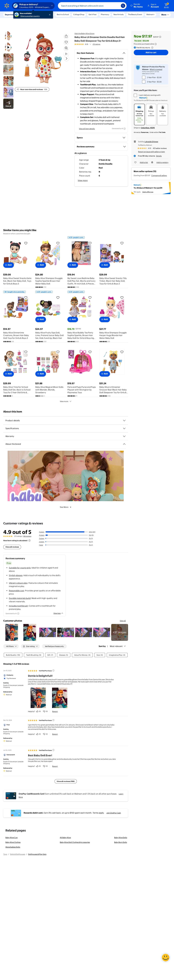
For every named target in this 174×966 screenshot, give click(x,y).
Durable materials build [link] (20, 598)
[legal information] (156, 44)
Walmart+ (150, 14)
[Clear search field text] (117, 5)
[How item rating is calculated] (29, 540)
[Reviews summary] (90, 44)
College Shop (78, 14)
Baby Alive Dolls (120, 837)
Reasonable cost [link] (16, 590)
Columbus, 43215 (148, 128)
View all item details (87, 129)
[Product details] (124, 420)
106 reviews (27, 536)
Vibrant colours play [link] (18, 583)
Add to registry (162, 162)
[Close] (50, 15)
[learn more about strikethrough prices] (160, 37)
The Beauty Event (135, 14)
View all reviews (12, 547)
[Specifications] (124, 428)
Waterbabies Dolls (12, 847)
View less (57, 613)
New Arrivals (119, 14)
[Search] (123, 6)
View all (123, 621)
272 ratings (96, 44)
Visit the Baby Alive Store (84, 33)
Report (55, 711)
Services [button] (27, 14)
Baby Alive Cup (11, 837)
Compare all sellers (159, 175)
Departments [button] (10, 14)
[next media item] (66, 58)
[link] (119, 632)
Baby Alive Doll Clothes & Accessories (75, 842)
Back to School (63, 14)
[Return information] (151, 48)
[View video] (66, 54)
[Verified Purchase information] (53, 670)
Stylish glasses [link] (15, 575)
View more (83, 180)
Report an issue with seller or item (151, 152)
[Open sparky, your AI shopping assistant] (165, 957)
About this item (12, 411)
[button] (137, 5)
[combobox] (92, 5)
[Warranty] (124, 436)
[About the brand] (124, 444)
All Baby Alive (65, 837)
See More (64, 507)
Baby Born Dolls (120, 842)
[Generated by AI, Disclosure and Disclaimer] (124, 128)
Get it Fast (93, 14)
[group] (87, 44)
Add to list (144, 162)
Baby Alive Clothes (13, 842)
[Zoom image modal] (66, 48)
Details (159, 156)
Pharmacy (105, 14)
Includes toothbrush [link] (18, 606)
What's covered (156, 69)
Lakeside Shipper (151, 141)
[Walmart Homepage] (6, 5)
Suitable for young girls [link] (20, 567)
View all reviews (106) (66, 781)
